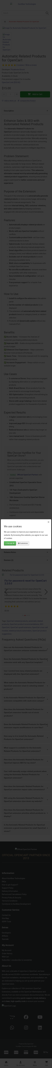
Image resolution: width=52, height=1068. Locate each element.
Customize (24, 543)
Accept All (10, 543)
